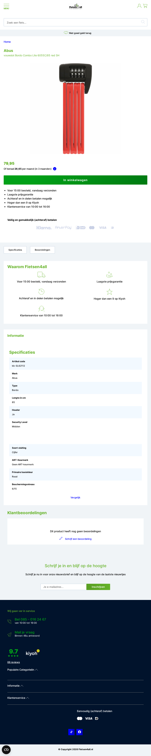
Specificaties (15, 249)
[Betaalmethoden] (79, 719)
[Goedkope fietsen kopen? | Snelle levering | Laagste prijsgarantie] (75, 8)
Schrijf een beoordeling (78, 538)
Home (7, 41)
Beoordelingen (42, 249)
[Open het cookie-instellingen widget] (6, 749)
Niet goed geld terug (80, 33)
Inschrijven (98, 586)
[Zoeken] (143, 22)
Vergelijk (75, 497)
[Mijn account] (139, 7)
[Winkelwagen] (145, 7)
